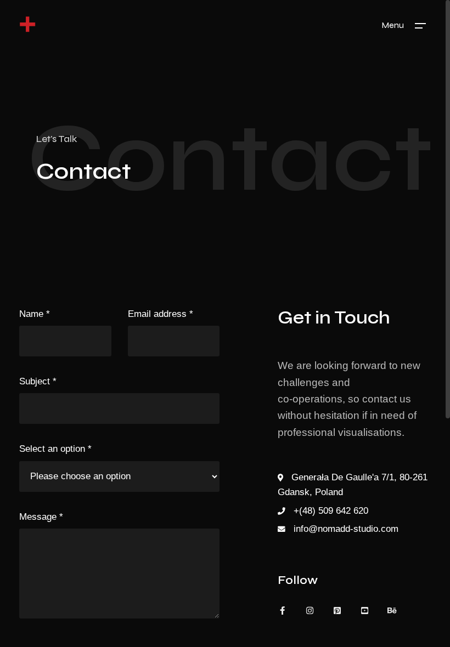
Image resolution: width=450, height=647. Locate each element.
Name (34, 314)
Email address (160, 314)
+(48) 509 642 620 (331, 511)
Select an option (55, 449)
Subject (38, 381)
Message (41, 517)
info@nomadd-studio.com (346, 529)
